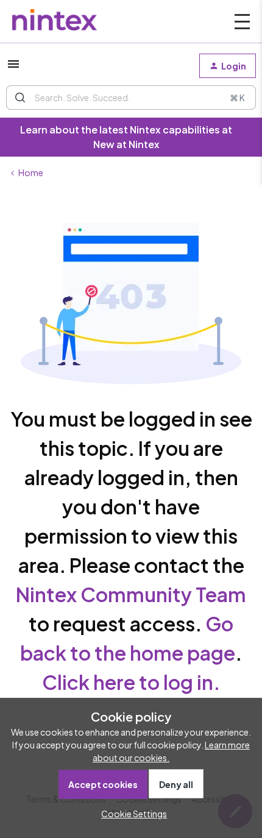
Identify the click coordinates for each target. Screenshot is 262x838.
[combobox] (131, 97)
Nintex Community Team (131, 594)
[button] (13, 67)
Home (30, 172)
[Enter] (20, 97)
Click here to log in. (131, 682)
